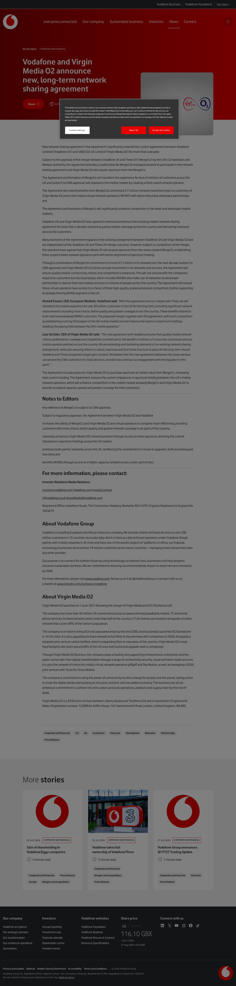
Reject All (133, 130)
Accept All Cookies (161, 130)
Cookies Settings (77, 130)
